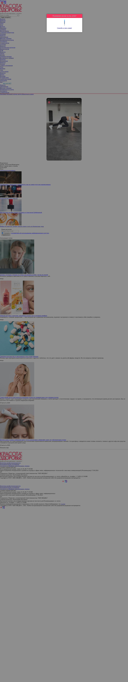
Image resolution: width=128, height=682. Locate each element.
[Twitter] (64, 20)
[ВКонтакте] (64, 23)
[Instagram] (64, 25)
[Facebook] (64, 22)
